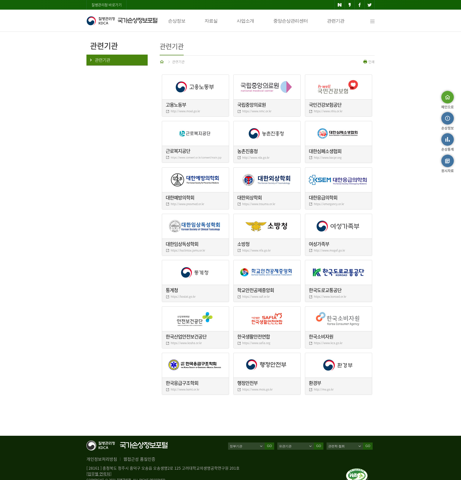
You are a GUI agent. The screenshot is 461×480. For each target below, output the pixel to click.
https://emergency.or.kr (329, 204)
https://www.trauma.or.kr (258, 204)
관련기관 (335, 20)
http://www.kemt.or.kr (185, 389)
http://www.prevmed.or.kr (187, 204)
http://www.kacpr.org (328, 157)
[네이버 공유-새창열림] (340, 4)
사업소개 (245, 20)
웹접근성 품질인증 (139, 459)
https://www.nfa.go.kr (256, 250)
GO (269, 446)
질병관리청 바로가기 (106, 4)
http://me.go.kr (324, 389)
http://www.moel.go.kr (185, 111)
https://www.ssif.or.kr (256, 296)
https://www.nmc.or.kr (256, 111)
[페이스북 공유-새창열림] (359, 4)
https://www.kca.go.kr (328, 343)
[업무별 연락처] (98, 474)
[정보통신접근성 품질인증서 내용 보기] (357, 471)
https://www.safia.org (256, 343)
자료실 (211, 20)
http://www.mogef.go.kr (329, 250)
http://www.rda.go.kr (255, 157)
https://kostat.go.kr (183, 296)
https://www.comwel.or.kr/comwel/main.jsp (196, 157)
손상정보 (176, 20)
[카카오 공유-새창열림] (350, 4)
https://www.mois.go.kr (257, 389)
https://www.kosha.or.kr (186, 343)
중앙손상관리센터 (290, 20)
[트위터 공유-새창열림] (370, 4)
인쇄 (371, 61)
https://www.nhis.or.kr (328, 111)
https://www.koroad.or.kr (330, 296)
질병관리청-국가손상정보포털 (121, 21)
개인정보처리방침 (101, 459)
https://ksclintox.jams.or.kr (188, 250)
